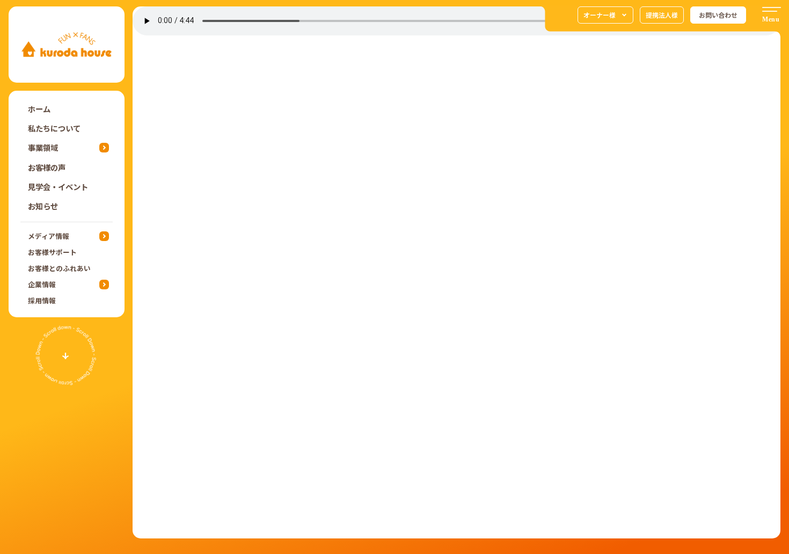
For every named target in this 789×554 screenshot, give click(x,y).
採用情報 (42, 300)
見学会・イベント (58, 186)
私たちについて (54, 128)
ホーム (39, 108)
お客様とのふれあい (59, 268)
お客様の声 (46, 167)
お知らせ (43, 206)
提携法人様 (662, 14)
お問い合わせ (718, 14)
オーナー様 (599, 14)
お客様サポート (52, 252)
